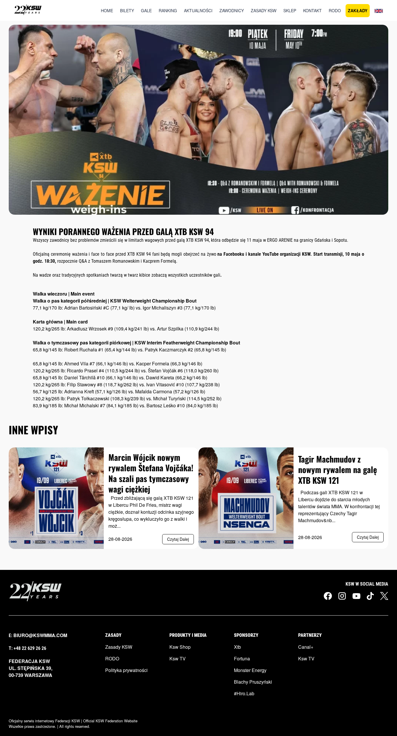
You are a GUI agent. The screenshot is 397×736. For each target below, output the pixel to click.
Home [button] (107, 10)
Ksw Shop (180, 646)
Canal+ (305, 646)
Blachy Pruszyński (253, 681)
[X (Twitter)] (384, 596)
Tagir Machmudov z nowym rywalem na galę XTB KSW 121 (337, 469)
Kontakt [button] (312, 10)
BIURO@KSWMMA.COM (40, 635)
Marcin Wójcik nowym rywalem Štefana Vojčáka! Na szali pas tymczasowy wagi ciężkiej (150, 473)
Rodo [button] (335, 10)
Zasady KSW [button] (263, 10)
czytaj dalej (178, 539)
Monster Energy (250, 670)
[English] (378, 10)
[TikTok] (370, 596)
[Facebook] (328, 596)
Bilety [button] (127, 10)
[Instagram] (342, 596)
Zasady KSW (118, 646)
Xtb (237, 646)
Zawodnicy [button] (231, 10)
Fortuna (242, 658)
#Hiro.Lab (244, 693)
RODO (112, 658)
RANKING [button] (168, 10)
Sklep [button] (289, 10)
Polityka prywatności (126, 670)
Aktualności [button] (198, 10)
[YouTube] (356, 595)
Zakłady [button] (357, 10)
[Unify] (28, 10)
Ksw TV (177, 658)
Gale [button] (146, 10)
